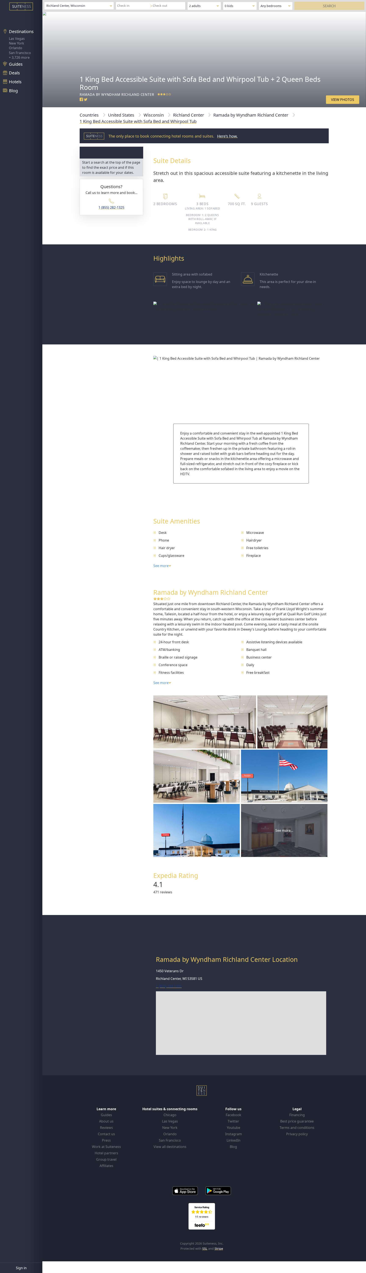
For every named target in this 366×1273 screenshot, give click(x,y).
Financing (297, 1115)
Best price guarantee (297, 1121)
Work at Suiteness (106, 1146)
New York (16, 43)
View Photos (342, 99)
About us (106, 1121)
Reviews (106, 1127)
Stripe (219, 1249)
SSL (204, 1249)
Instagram (233, 1134)
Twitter (233, 1121)
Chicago (170, 1115)
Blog (233, 1146)
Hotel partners (106, 1153)
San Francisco (20, 52)
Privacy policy (297, 1134)
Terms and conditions (297, 1127)
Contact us (106, 1134)
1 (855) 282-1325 (111, 207)
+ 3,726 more (19, 57)
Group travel (106, 1159)
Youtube (233, 1127)
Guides (106, 1115)
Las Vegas (17, 38)
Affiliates (106, 1165)
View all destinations (170, 1146)
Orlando (15, 48)
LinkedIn (233, 1140)
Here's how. (227, 136)
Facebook (233, 1115)
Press (106, 1140)
